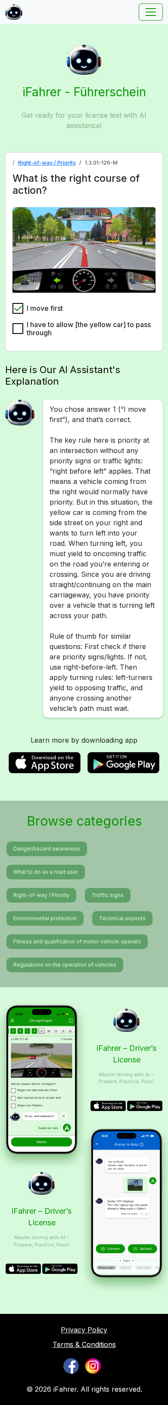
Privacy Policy (84, 1329)
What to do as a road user (45, 872)
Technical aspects (122, 918)
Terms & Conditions (84, 1344)
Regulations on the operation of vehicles (64, 964)
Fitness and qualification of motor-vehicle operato (77, 941)
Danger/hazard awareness (46, 848)
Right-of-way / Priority (47, 162)
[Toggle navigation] (151, 12)
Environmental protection (45, 918)
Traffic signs (108, 895)
